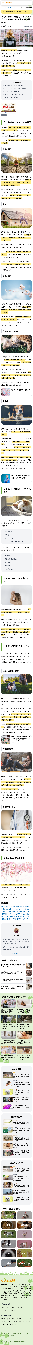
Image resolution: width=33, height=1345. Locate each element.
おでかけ (9, 1322)
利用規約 (25, 1333)
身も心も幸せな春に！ (12, 97)
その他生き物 (14, 1310)
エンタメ (21, 1322)
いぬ (7, 7)
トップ (3, 7)
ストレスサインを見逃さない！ (15, 91)
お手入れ (18, 1319)
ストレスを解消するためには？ (15, 94)
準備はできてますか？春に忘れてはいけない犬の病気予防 (16, 909)
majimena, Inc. (24, 1341)
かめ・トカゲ (5, 1310)
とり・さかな (20, 1307)
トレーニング (27, 1319)
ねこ (7, 1307)
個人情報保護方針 (16, 1333)
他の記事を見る (16, 953)
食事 (13, 1319)
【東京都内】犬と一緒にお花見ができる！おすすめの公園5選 (16, 914)
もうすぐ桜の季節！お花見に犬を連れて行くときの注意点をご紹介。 (16, 916)
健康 (8, 1319)
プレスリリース (11, 1325)
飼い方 (12, 7)
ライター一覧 (5, 1336)
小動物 (12, 1307)
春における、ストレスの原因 (14, 86)
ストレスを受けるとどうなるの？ (15, 89)
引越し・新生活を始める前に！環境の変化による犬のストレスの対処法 (16, 906)
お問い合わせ (14, 1336)
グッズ (3, 1322)
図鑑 (15, 1322)
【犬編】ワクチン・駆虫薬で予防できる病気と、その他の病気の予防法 (16, 911)
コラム (3, 1325)
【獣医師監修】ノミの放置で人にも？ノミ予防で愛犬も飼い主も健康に (16, 919)
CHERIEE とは (5, 1333)
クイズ (28, 1322)
